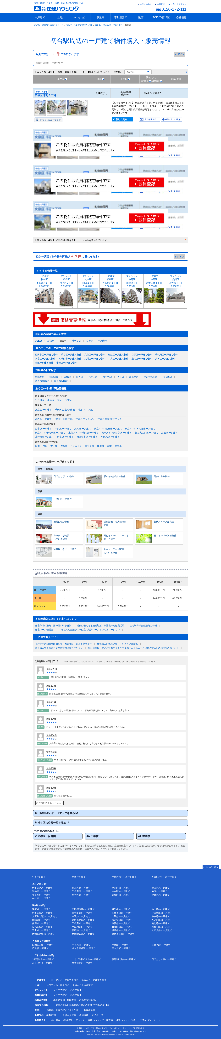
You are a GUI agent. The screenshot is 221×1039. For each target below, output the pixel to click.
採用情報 (67, 1020)
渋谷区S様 (51, 768)
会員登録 (161, 4)
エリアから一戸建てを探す (64, 980)
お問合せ (98, 1028)
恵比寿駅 (39, 377)
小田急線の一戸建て (162, 913)
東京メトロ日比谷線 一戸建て (140, 428)
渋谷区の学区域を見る (47, 831)
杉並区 (118, 354)
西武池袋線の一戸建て (83, 934)
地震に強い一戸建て (82, 963)
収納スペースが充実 (164, 521)
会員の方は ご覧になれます (57, 54)
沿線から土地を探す (82, 985)
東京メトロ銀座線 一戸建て (108, 428)
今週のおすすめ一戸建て (124, 876)
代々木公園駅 (42, 381)
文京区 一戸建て (43, 409)
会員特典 (83, 1015)
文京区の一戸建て (41, 895)
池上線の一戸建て (161, 909)
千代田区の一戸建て (82, 891)
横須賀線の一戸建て (122, 919)
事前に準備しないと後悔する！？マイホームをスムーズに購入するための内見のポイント (133, 648)
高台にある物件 (162, 476)
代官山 (118, 446)
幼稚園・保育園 (47, 836)
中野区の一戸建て (161, 895)
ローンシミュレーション (50, 120)
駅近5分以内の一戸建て (124, 959)
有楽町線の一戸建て (122, 926)
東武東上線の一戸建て (123, 934)
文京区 (94, 354)
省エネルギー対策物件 (165, 535)
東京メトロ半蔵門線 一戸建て (83, 432)
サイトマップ (128, 1028)
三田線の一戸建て (41, 930)
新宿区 (45, 358)
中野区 (66, 362)
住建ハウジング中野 (126, 1020)
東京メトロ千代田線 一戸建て (50, 432)
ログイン (179, 54)
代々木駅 (167, 377)
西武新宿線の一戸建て (43, 934)
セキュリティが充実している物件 (114, 551)
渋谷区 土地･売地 (63, 419)
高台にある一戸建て (42, 963)
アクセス (80, 1020)
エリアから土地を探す (58, 985)
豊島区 (142, 358)
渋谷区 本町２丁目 (45, 95)
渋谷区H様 (51, 702)
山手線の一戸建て (121, 916)
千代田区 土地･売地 (65, 409)
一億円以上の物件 (63, 499)
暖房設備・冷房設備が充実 (115, 523)
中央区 (118, 358)
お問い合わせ (146, 4)
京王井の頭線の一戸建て (44, 916)
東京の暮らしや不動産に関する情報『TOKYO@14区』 (83, 1005)
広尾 (45, 446)
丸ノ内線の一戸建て (162, 919)
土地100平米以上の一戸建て (86, 959)
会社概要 (55, 1020)
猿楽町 (100, 446)
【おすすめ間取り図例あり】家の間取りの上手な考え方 (63, 644)
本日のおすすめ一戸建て (164, 876)
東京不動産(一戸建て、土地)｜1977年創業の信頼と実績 (58, 3)
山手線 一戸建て (43, 428)
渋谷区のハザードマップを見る (57, 813)
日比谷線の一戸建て (42, 926)
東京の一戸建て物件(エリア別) (79, 25)
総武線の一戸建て (41, 919)
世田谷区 (46, 354)
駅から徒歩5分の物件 (114, 476)
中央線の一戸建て (161, 916)
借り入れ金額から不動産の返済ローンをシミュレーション (90, 629)
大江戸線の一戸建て (162, 930)
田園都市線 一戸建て (87, 436)
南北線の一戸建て (161, 923)
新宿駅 (50, 340)
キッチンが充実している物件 (61, 537)
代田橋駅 (102, 340)
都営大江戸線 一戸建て (146, 432)
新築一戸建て (79, 876)
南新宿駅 (133, 377)
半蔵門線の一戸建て (82, 926)
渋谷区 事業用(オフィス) (110, 419)
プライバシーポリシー (112, 1028)
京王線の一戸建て (81, 916)
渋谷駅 (79, 377)
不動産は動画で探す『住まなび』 (64, 1010)
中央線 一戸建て (63, 428)
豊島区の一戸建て (121, 895)
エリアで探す (60, 990)
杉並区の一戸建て (41, 898)
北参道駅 (54, 377)
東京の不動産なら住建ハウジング (48, 25)
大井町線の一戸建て (82, 913)
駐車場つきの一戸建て (65, 549)
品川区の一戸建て (121, 888)
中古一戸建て (39, 876)
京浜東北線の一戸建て (83, 919)
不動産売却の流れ (88, 1000)
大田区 (165, 358)
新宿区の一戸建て (81, 895)
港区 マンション (86, 409)
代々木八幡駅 (61, 381)
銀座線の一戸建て (41, 923)
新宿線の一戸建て (81, 930)
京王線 (38, 340)
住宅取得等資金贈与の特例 (143, 625)
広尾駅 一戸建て (40, 948)
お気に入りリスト (178, 4)
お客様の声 (89, 1010)
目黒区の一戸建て (81, 888)
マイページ (97, 1015)
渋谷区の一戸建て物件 (112, 25)
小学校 (95, 836)
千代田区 (166, 354)
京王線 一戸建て (169, 432)
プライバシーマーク (150, 1020)
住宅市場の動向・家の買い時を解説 (53, 625)
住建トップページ (85, 1028)
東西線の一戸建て (121, 923)
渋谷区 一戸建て (43, 419)
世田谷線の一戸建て (42, 913)
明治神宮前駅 (150, 377)
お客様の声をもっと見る (48, 803)
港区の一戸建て (159, 891)
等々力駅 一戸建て (121, 948)
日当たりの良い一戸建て (164, 959)
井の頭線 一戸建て (44, 436)
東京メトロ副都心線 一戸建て (117, 432)
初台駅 (120, 377)
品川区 (94, 358)
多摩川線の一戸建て (122, 913)
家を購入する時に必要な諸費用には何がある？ (59, 648)
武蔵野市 (70, 358)
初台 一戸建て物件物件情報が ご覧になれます (68, 256)
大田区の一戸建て (161, 888)
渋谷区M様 (51, 735)
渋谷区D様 (51, 685)
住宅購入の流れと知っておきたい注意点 (117, 644)
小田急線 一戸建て (110, 436)
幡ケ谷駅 (76, 340)
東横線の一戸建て (41, 909)
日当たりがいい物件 (64, 476)
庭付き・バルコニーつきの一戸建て (116, 537)
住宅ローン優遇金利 (45, 629)
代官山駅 (92, 377)
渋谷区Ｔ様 (51, 669)
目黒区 (142, 354)
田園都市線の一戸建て (83, 909)
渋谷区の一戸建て (41, 891)
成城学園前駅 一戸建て (83, 948)
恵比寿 (53, 446)
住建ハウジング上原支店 (100, 1020)
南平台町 (89, 446)
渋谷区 (98, 25)
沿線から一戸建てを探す (94, 980)
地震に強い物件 (61, 521)
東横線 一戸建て (65, 436)
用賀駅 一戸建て (120, 945)
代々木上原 (76, 446)
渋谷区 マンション (85, 419)
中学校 (146, 836)
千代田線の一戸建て (82, 923)
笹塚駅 (89, 340)
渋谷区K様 (51, 719)
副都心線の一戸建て (162, 926)
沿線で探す (76, 990)
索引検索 (139, 1028)
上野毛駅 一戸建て (161, 945)
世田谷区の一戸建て (42, 888)
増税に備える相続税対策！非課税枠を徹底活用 (100, 625)
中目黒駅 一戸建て (81, 945)
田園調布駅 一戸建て (42, 945)
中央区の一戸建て (121, 891)
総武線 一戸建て (82, 428)
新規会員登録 (69, 1015)
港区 (44, 362)
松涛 (37, 446)
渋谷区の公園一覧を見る (52, 822)
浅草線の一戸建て (121, 930)
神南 (109, 446)
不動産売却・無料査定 (64, 1000)
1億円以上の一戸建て (43, 959)
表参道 (64, 446)
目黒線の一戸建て (121, 909)
